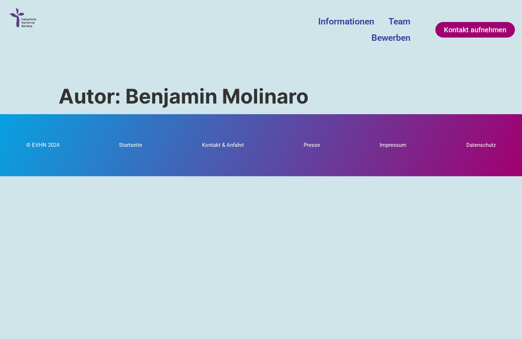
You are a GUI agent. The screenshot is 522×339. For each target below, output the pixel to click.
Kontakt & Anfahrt (223, 145)
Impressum (393, 145)
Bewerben (390, 38)
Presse (312, 145)
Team (399, 21)
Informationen (346, 21)
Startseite (130, 145)
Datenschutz (481, 145)
